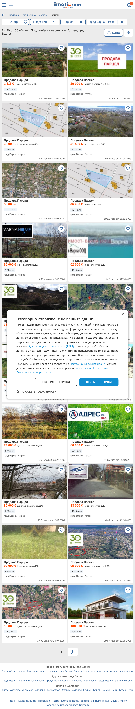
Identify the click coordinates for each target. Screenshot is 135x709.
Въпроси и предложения (94, 701)
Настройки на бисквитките (92, 368)
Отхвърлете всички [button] (56, 382)
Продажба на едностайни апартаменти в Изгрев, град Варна (37, 671)
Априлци (40, 690)
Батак (122, 690)
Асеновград (53, 690)
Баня (114, 690)
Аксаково (15, 690)
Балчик (87, 690)
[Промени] (54, 22)
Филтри (14, 21)
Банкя (96, 690)
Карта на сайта (70, 701)
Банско (106, 690)
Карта (116, 32)
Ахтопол (77, 690)
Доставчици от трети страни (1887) (51, 346)
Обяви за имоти (27, 701)
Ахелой (66, 690)
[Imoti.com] (3, 15)
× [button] (122, 314)
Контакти (84, 705)
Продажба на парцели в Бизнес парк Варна (71, 680)
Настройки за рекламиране (87, 363)
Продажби (44, 701)
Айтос (5, 690)
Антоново (27, 690)
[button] (36, 391)
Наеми (55, 701)
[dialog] (67, 354)
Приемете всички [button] (99, 382)
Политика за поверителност (62, 705)
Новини (12, 701)
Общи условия (119, 701)
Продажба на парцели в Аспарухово (23, 680)
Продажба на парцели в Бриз (115, 680)
